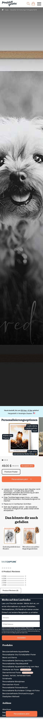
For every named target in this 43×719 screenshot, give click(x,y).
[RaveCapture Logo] (9, 562)
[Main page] (9, 3)
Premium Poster (11, 472)
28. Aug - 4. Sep (26, 410)
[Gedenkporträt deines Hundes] (12, 544)
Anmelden (21, 638)
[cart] (33, 3)
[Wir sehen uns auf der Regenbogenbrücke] (31, 544)
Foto (7, 10)
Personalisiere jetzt (21, 714)
